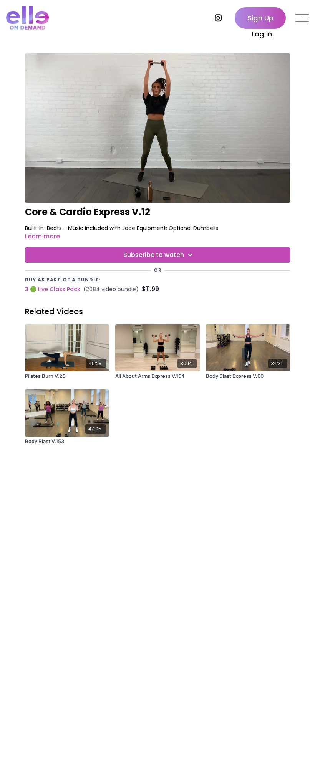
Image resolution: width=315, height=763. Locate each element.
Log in (262, 34)
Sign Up (260, 18)
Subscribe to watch (153, 254)
